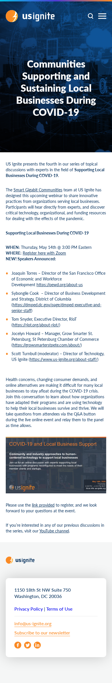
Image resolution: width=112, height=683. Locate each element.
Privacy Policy (28, 608)
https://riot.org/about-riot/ (36, 325)
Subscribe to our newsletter (42, 632)
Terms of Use (59, 608)
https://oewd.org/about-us (59, 284)
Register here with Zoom (44, 253)
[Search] (90, 16)
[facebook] (17, 645)
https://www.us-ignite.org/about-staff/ (63, 359)
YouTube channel (54, 531)
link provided (43, 505)
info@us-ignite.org (32, 623)
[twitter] (27, 645)
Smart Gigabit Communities (37, 190)
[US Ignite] (30, 16)
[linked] (37, 645)
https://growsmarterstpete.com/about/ (47, 345)
